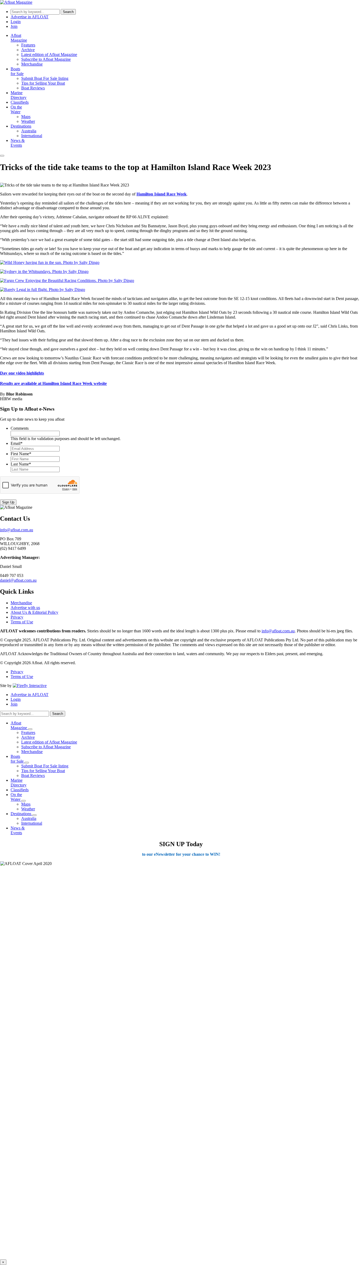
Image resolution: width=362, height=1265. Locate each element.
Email (17, 443)
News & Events (18, 142)
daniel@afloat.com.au (18, 580)
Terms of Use (22, 622)
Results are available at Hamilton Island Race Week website (53, 383)
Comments (20, 428)
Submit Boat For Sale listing (44, 78)
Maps (25, 116)
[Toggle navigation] (2, 156)
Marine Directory (19, 95)
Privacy (17, 617)
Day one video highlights (22, 373)
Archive (28, 49)
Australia (28, 131)
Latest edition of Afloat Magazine (49, 54)
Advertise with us (25, 607)
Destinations (21, 126)
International (31, 135)
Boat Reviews (33, 88)
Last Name (21, 464)
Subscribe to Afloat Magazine (46, 59)
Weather (28, 121)
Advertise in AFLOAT (29, 17)
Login (16, 21)
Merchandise (32, 64)
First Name (21, 453)
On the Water (16, 109)
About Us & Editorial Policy (34, 612)
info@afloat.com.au (16, 530)
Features (28, 45)
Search (68, 12)
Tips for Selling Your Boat (43, 83)
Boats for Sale (17, 71)
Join (14, 26)
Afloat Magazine (19, 37)
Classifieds (20, 102)
